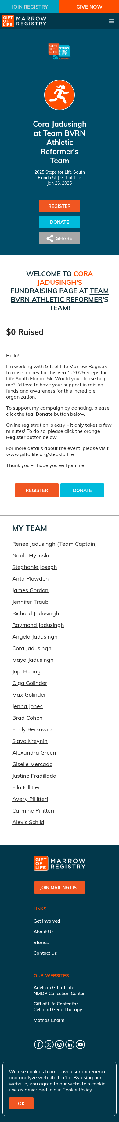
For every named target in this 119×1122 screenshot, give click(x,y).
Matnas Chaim (49, 1020)
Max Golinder (29, 694)
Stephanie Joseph (34, 566)
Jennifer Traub (30, 601)
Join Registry (30, 7)
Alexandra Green (34, 752)
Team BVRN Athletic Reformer (60, 295)
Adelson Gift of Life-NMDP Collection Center (59, 990)
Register (59, 206)
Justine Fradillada (34, 775)
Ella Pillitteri (26, 787)
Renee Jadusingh (34, 543)
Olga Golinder (29, 682)
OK (21, 1103)
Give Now (89, 7)
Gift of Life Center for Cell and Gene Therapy (58, 1006)
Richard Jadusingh (35, 613)
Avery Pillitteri (30, 798)
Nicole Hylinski (30, 555)
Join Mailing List (59, 887)
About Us (43, 932)
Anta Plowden (30, 578)
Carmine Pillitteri (33, 810)
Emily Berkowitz (32, 729)
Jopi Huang (26, 671)
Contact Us (45, 953)
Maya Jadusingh (33, 659)
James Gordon (30, 590)
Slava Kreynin (30, 740)
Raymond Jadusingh (38, 624)
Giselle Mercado (32, 764)
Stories (41, 942)
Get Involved (47, 921)
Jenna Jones (27, 706)
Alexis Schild (28, 822)
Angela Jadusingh (35, 636)
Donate (59, 222)
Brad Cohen (27, 717)
